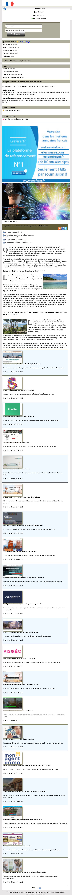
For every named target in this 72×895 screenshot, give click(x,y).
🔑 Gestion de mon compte (11, 110)
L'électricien (6, 237)
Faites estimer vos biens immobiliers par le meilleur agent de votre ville (26, 765)
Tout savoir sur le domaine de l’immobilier (17, 846)
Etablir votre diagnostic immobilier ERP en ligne (19, 658)
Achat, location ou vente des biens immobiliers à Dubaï (21, 497)
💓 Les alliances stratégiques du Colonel (15, 119)
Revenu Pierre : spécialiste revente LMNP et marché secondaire (24, 872)
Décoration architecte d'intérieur (13, 74)
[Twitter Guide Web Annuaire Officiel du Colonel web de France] (65, 228)
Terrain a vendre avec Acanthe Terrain (16, 442)
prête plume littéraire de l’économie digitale (53, 892)
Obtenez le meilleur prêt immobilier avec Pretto (18, 416)
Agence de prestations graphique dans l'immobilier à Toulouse (24, 791)
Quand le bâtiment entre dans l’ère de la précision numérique (23, 577)
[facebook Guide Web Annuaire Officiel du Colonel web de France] (62, 228)
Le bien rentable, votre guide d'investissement (18, 739)
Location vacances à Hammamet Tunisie (16, 469)
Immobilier (14, 221)
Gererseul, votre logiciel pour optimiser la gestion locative (22, 819)
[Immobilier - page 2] (40, 888)
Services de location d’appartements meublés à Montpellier (23, 525)
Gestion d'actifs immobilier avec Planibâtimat (18, 711)
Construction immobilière (10, 71)
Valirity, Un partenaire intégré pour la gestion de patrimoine (22, 604)
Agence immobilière (9, 69)
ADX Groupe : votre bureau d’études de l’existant (19, 551)
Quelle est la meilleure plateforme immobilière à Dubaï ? (21, 684)
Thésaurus (6, 221)
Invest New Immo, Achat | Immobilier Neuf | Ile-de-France (22, 364)
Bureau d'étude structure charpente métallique (18, 390)
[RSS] (59, 228)
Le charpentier (15, 237)
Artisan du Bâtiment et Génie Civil (13, 77)
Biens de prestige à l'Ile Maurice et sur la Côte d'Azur (20, 632)
